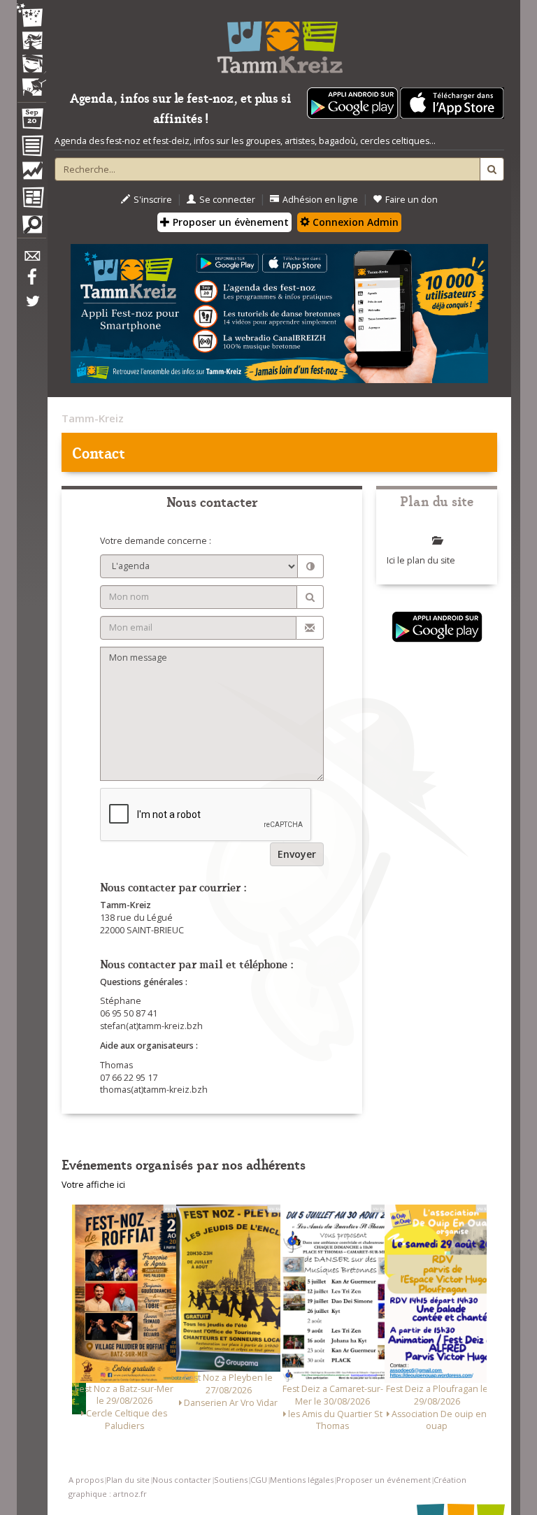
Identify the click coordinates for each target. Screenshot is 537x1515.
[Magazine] (31, 199)
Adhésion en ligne (320, 200)
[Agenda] (31, 121)
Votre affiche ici (93, 1185)
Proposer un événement (383, 1479)
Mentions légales (302, 1479)
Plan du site (128, 1479)
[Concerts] (31, 42)
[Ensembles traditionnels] (31, 82)
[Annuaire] (31, 148)
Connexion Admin (354, 222)
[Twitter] (31, 308)
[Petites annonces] (31, 227)
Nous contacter (181, 1479)
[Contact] (31, 259)
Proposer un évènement (229, 222)
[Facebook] (31, 281)
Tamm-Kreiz (93, 418)
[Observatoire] (31, 174)
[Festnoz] (31, 16)
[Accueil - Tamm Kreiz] (279, 41)
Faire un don (411, 200)
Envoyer (297, 854)
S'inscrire (153, 200)
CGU (258, 1479)
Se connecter (227, 200)
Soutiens (231, 1479)
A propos (86, 1479)
